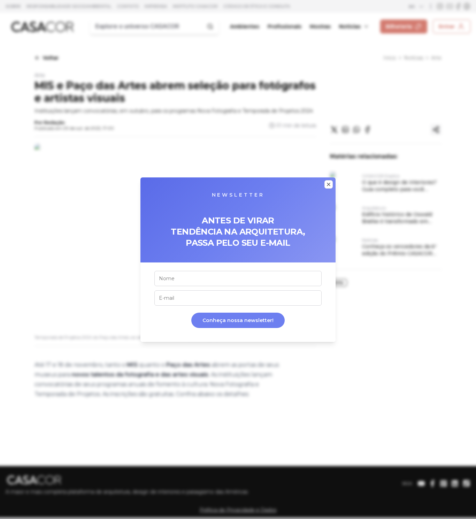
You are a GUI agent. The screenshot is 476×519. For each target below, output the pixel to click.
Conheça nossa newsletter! (238, 320)
